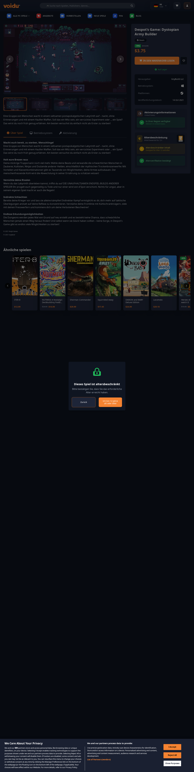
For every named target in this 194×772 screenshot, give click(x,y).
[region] (97, 755)
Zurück (83, 402)
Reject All (172, 755)
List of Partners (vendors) (99, 759)
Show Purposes (172, 763)
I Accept (172, 747)
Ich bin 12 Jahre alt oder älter (110, 402)
